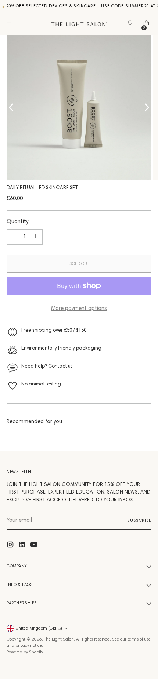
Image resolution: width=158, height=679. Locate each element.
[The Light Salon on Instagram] (11, 546)
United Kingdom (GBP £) (38, 628)
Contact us (60, 366)
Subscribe (139, 521)
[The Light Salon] (79, 24)
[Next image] (147, 107)
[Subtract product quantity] (13, 237)
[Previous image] (11, 107)
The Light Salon (59, 639)
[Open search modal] (131, 24)
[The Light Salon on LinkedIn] (22, 546)
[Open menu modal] (10, 24)
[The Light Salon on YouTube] (34, 546)
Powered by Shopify (25, 652)
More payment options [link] (79, 308)
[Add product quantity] (35, 237)
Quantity (17, 222)
